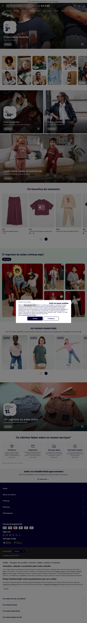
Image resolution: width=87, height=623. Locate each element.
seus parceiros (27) (29, 305)
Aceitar (35, 318)
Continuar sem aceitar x (24, 302)
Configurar (51, 318)
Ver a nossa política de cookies (27, 315)
